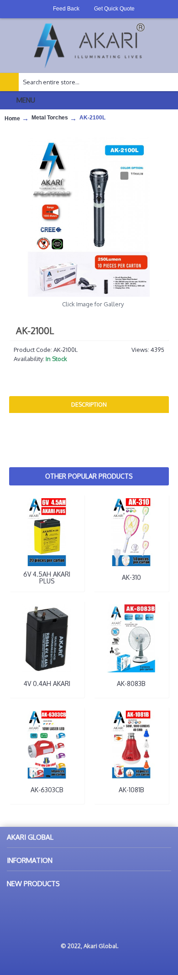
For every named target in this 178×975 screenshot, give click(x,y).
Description (89, 404)
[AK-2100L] (89, 217)
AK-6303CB (47, 790)
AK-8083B (131, 683)
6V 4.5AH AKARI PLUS (46, 577)
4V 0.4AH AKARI (47, 683)
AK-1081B (131, 790)
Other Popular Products (89, 476)
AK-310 (131, 577)
